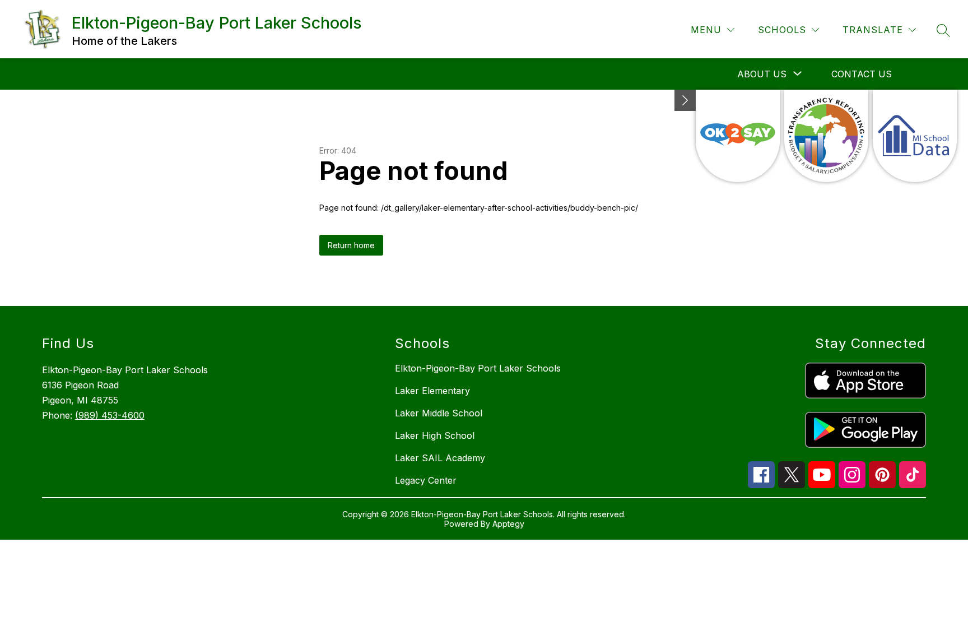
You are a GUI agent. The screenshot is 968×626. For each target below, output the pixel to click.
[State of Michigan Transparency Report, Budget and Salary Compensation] (826, 136)
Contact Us (861, 74)
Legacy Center (426, 480)
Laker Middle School (438, 413)
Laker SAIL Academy (440, 457)
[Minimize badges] (685, 100)
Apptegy (508, 523)
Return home (351, 245)
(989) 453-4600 (110, 415)
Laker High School (434, 435)
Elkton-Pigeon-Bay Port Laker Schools (478, 368)
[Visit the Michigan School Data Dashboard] (915, 136)
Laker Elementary (432, 390)
